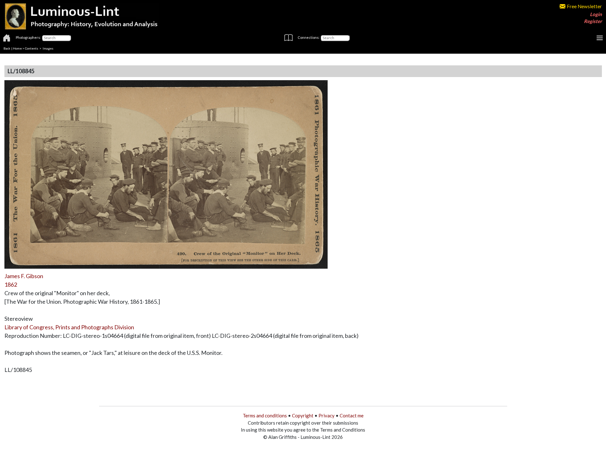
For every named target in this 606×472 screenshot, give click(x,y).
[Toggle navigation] (599, 38)
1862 (10, 284)
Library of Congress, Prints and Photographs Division (69, 327)
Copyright (302, 415)
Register (593, 21)
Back (6, 48)
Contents (31, 48)
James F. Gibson (23, 275)
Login (596, 14)
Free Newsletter (584, 6)
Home (17, 48)
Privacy (326, 415)
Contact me (352, 415)
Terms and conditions (265, 415)
